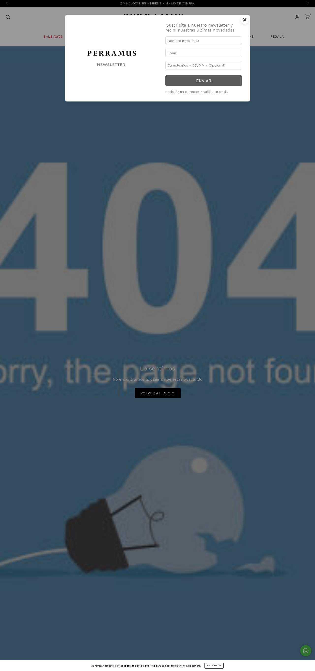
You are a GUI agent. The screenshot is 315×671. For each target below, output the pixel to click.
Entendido (214, 665)
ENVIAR (203, 80)
